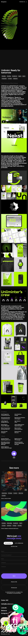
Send (14, 576)
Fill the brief (14, 587)
